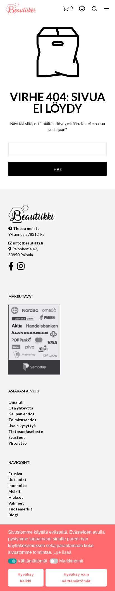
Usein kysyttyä (22, 425)
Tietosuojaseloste (25, 431)
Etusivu (15, 473)
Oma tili (15, 402)
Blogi (13, 514)
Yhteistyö (17, 443)
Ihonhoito (17, 485)
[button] (68, 8)
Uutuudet (17, 479)
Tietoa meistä (26, 228)
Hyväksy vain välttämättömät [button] (76, 577)
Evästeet (16, 437)
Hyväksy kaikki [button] (26, 577)
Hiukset (15, 497)
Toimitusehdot (22, 419)
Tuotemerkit (20, 509)
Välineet (16, 503)
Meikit (14, 491)
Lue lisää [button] (62, 552)
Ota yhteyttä (20, 408)
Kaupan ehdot (21, 413)
